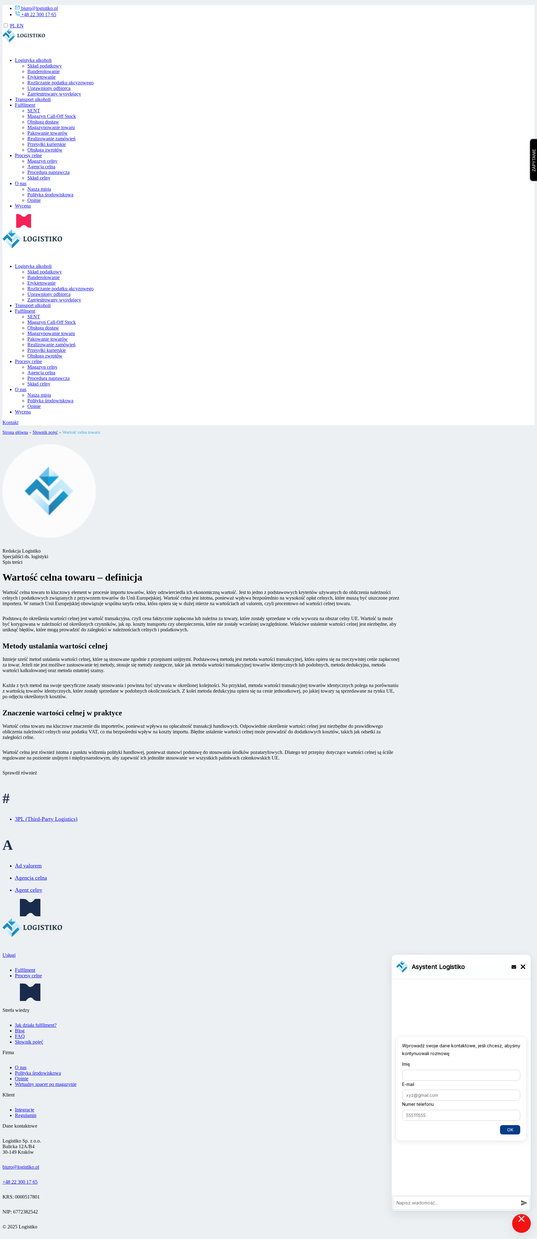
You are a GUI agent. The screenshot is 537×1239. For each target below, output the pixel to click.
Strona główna (15, 432)
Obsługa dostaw (43, 122)
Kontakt (10, 422)
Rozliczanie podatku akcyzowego (60, 83)
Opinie (34, 200)
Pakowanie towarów (47, 133)
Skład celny (38, 178)
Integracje (24, 1109)
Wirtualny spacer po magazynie (45, 1084)
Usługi (9, 955)
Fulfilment (25, 105)
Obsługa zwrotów (44, 150)
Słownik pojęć (45, 432)
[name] (16, 226)
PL (13, 25)
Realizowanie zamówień (51, 139)
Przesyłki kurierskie (46, 144)
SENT (33, 111)
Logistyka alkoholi (33, 60)
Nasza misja (39, 189)
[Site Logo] (33, 256)
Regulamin (25, 1115)
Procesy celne (28, 155)
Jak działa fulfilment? (36, 1025)
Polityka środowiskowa (50, 195)
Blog (20, 1030)
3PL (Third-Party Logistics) (46, 819)
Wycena (23, 206)
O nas (20, 183)
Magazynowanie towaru (51, 127)
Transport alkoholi (33, 99)
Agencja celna (41, 167)
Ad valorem (28, 866)
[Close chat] (521, 1223)
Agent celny (28, 890)
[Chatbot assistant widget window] (461, 1083)
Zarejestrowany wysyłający (54, 94)
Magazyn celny (42, 161)
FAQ (20, 1036)
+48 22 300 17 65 (38, 14)
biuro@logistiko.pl (39, 8)
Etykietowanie (41, 77)
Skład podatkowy (44, 66)
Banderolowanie (43, 71)
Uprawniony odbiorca (49, 88)
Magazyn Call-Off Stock (51, 116)
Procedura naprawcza (48, 172)
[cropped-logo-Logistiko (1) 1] (24, 50)
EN (20, 25)
